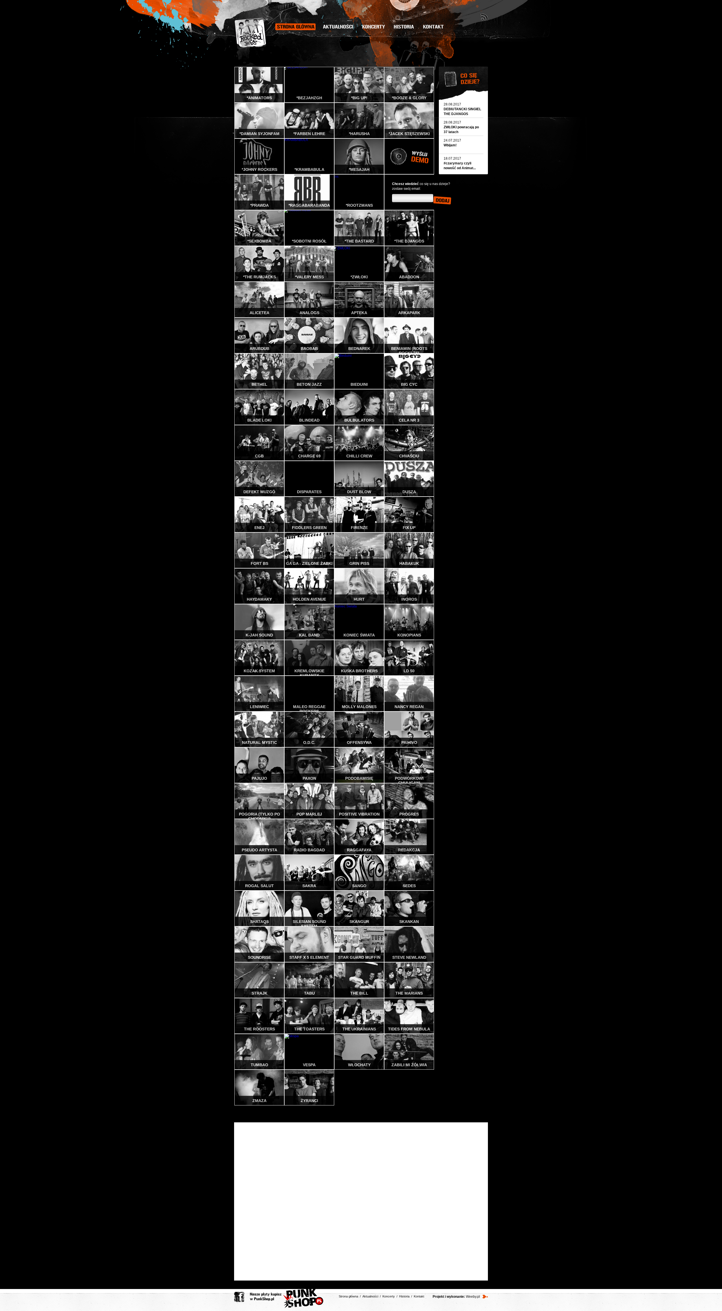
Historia (404, 26)
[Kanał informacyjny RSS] (484, 16)
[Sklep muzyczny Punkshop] (286, 1298)
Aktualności (338, 26)
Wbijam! (450, 145)
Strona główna (295, 26)
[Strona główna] (250, 33)
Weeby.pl (473, 1297)
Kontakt (433, 26)
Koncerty (373, 26)
